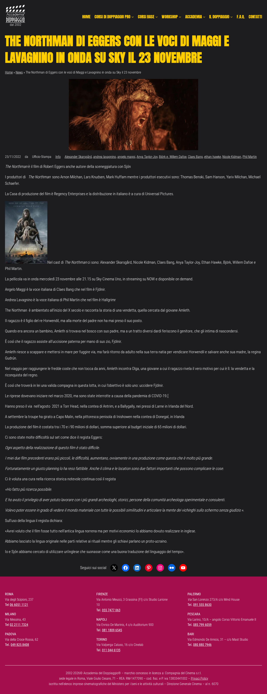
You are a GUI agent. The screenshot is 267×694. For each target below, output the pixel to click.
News (19, 72)
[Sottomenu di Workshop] (180, 17)
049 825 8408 (20, 645)
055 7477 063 (111, 610)
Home (9, 72)
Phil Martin (250, 157)
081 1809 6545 (112, 630)
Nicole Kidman (231, 157)
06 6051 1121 (19, 605)
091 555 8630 (202, 605)
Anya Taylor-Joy (147, 157)
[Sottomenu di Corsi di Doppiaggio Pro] (132, 17)
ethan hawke (212, 157)
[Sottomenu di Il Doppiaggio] (231, 17)
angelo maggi (126, 157)
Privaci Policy (199, 678)
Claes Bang (195, 157)
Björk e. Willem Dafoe (172, 157)
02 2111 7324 (19, 625)
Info (58, 157)
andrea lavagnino (104, 157)
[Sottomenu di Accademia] (204, 17)
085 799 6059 (202, 625)
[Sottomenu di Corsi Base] (156, 17)
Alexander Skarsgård (78, 157)
